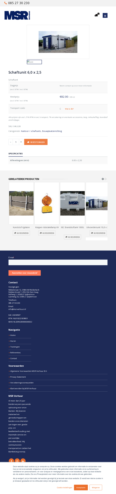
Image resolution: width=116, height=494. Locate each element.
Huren (13, 341)
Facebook (11, 461)
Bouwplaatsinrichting (52, 131)
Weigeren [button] (96, 487)
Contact (13, 358)
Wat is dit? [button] (69, 109)
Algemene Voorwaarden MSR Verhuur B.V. (28, 371)
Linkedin (23, 461)
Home (13, 335)
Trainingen (15, 347)
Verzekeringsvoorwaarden (22, 383)
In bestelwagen (37, 142)
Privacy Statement (18, 377)
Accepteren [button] (80, 487)
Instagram (17, 461)
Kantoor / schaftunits (31, 131)
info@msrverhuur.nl (17, 309)
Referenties (15, 352)
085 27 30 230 (18, 3)
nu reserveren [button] (22, 233)
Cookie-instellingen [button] (64, 487)
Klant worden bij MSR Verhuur (23, 388)
